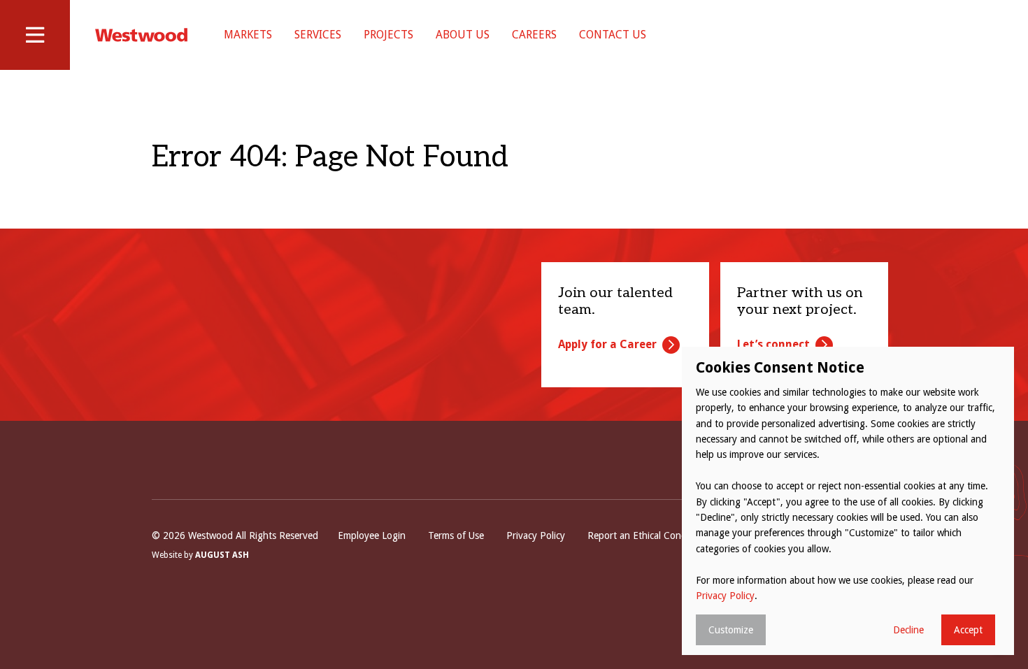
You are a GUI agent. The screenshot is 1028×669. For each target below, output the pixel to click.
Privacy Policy (535, 535)
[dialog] (848, 501)
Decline (908, 629)
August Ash (222, 555)
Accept (968, 629)
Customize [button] (730, 629)
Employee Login (372, 535)
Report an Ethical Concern (643, 535)
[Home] (141, 35)
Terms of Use (456, 535)
